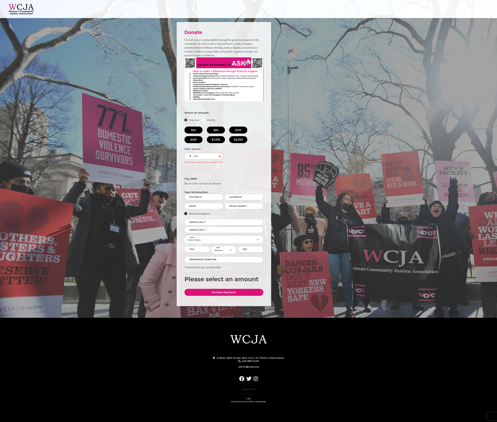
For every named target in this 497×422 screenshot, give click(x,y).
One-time (194, 120)
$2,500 (238, 139)
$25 (193, 130)
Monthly (211, 120)
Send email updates (199, 214)
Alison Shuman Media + (246, 402)
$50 (216, 130)
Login (248, 399)
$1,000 (216, 139)
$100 (238, 130)
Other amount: (192, 149)
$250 (193, 139)
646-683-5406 (250, 361)
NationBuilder (260, 402)
